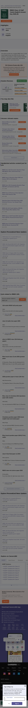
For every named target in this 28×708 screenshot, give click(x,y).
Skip (9, 703)
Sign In (17, 703)
